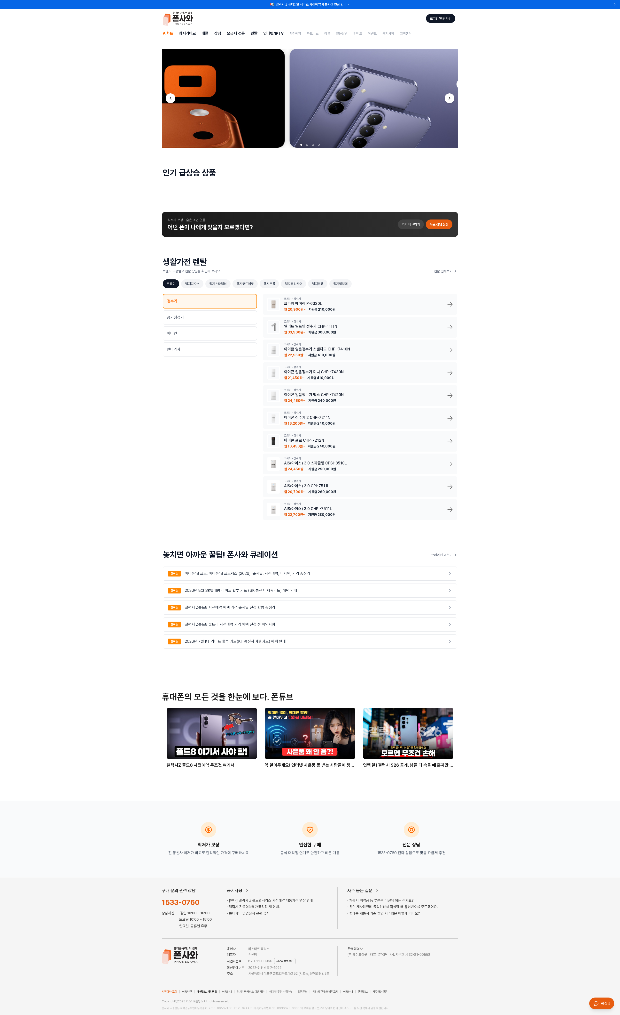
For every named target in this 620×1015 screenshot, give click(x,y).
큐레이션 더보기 (441, 555)
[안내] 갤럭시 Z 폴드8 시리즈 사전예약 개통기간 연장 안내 (271, 900)
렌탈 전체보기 (443, 271)
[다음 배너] (449, 98)
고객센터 (405, 33)
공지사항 (388, 33)
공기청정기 (175, 317)
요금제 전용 (236, 33)
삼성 (217, 33)
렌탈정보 (363, 991)
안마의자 (173, 349)
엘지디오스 (192, 284)
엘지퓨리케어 (293, 284)
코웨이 (171, 284)
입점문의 (302, 991)
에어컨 (172, 333)
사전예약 (295, 33)
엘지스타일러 (218, 284)
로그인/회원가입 (440, 18)
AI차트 (168, 33)
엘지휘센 (318, 284)
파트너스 (312, 33)
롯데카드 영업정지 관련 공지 (249, 913)
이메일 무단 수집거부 (281, 991)
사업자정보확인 (284, 961)
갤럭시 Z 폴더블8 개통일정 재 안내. (254, 907)
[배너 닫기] (615, 4)
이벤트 (372, 33)
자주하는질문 (380, 991)
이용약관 (187, 991)
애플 (205, 33)
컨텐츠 (357, 33)
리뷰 (327, 33)
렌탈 (254, 33)
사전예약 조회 (169, 991)
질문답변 (342, 33)
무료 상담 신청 (439, 224)
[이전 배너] (170, 98)
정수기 (172, 301)
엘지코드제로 (245, 284)
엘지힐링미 (340, 284)
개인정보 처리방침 (207, 991)
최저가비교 (187, 33)
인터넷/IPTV (273, 33)
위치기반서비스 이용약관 (250, 991)
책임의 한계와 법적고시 (325, 991)
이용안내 (227, 991)
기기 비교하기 (411, 224)
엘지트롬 (269, 284)
